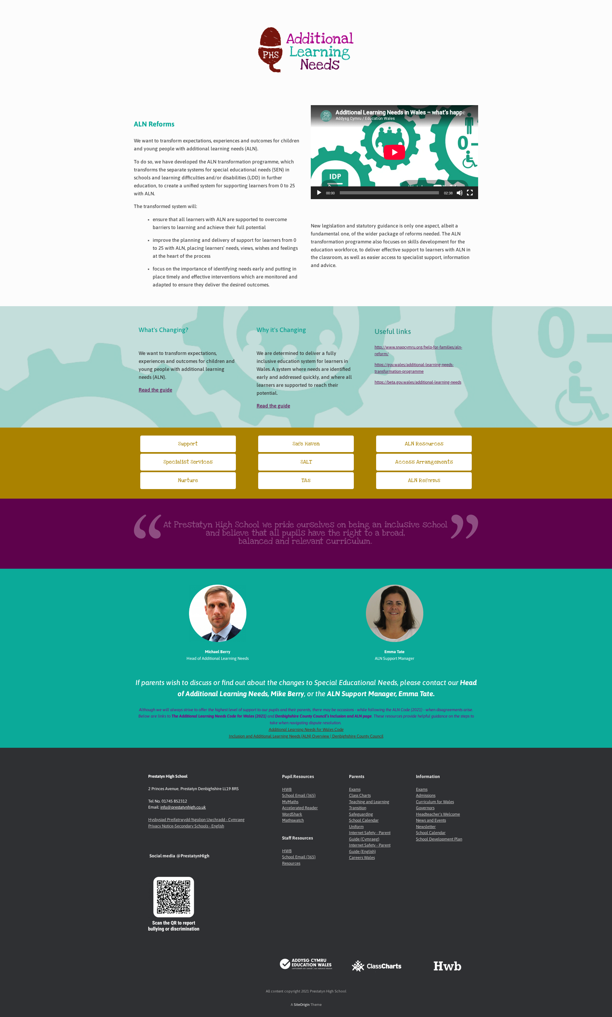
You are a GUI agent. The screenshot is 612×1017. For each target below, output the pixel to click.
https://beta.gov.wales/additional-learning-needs (418, 382)
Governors (425, 807)
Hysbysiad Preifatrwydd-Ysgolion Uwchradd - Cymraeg (196, 819)
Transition (357, 807)
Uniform (356, 826)
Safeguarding (361, 814)
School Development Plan (439, 839)
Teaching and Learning (369, 801)
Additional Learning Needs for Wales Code (306, 729)
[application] (394, 152)
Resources (291, 863)
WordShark (292, 814)
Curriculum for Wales (435, 801)
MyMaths (290, 801)
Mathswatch (293, 820)
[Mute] (459, 193)
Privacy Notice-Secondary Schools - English (186, 826)
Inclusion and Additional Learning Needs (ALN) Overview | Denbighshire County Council (306, 736)
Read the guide (155, 390)
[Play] (319, 193)
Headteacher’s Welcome (438, 814)
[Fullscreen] (470, 193)
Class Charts (360, 795)
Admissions (425, 795)
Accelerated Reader (300, 807)
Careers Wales (362, 857)
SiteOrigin (302, 1004)
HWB (287, 789)
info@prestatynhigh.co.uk (183, 807)
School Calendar (364, 820)
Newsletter (426, 826)
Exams (355, 789)
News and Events (431, 820)
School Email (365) (299, 795)
